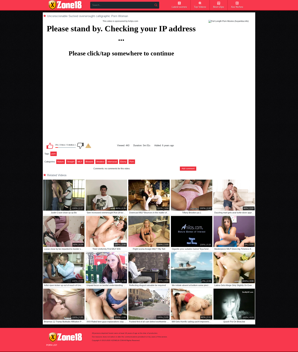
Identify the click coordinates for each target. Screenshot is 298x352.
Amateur (100, 162)
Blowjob (89, 162)
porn (53, 154)
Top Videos (200, 7)
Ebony (123, 162)
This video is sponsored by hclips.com (120, 21)
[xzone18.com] (65, 5)
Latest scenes (179, 7)
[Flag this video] (88, 145)
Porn (132, 162)
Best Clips (218, 7)
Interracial (112, 162)
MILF (80, 162)
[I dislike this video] (80, 145)
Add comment (188, 168)
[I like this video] (50, 145)
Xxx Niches (237, 7)
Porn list (51, 345)
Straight (70, 162)
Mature (60, 162)
